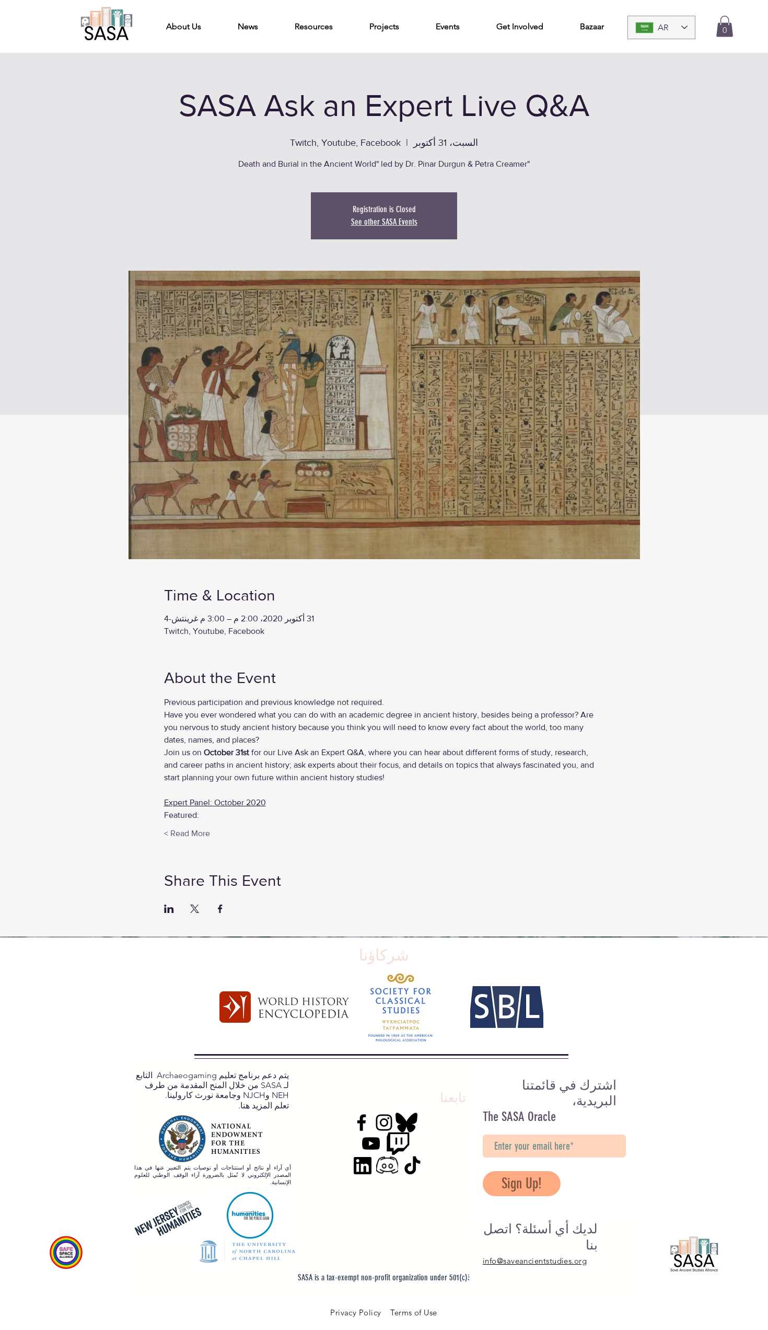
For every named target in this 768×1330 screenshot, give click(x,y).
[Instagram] (384, 1123)
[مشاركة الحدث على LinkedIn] (169, 909)
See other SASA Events (384, 222)
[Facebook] (362, 1123)
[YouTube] (371, 1143)
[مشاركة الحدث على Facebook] (220, 909)
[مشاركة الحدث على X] (195, 909)
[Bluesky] (406, 1123)
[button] (725, 26)
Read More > (187, 833)
